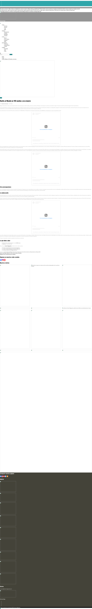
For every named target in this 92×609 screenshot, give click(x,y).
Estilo (3, 36)
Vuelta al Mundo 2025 (36, 251)
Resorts (5, 27)
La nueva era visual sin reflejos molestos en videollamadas (29, 9)
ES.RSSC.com (18, 243)
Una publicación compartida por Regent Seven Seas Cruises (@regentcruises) (46, 143)
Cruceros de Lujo (7, 251)
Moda (5, 41)
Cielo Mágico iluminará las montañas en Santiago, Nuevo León (31, 11)
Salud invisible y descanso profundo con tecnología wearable (70, 9)
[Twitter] (5, 476)
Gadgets (3, 47)
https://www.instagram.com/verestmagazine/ (11, 248)
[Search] (0, 53)
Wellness (5, 40)
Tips (5, 28)
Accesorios (6, 44)
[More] (7, 476)
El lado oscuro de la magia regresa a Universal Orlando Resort (64, 10)
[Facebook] (1, 260)
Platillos (5, 33)
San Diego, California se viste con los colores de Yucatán (10, 253)
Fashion (5, 46)
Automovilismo (6, 45)
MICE (5, 29)
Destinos (5, 26)
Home (5, 51)
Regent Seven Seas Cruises (15, 251)
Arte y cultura (6, 39)
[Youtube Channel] (5, 260)
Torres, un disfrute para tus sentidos (7, 254)
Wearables (6, 48)
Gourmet (5, 35)
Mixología (6, 34)
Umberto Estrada (4, 103)
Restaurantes (6, 32)
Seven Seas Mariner (23, 251)
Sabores (3, 30)
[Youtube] (4, 476)
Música (5, 38)
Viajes (3, 25)
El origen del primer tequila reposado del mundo (25, 10)
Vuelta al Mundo (30, 251)
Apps (5, 50)
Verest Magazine (8, 245)
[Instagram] (3, 260)
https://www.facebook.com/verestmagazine (11, 247)
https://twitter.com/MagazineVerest (10, 250)
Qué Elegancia (4, 42)
